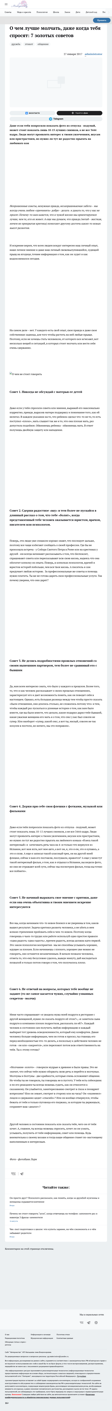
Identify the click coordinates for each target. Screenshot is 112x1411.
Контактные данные (65, 1338)
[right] (108, 12)
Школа (56, 12)
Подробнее (81, 1376)
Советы (8, 12)
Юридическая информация (42, 1338)
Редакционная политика (15, 1338)
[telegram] (23, 1174)
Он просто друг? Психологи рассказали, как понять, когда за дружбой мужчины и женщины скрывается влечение (54, 1201)
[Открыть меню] (6, 4)
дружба (15, 44)
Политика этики (63, 1334)
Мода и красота (24, 12)
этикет (29, 44)
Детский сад (91, 12)
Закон (67, 12)
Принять (101, 20)
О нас (7, 1334)
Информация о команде (40, 1334)
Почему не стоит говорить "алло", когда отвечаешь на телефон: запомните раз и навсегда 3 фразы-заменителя (53, 1217)
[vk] (13, 1174)
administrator (93, 54)
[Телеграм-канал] (56, 119)
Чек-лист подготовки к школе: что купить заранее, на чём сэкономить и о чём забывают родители (53, 1233)
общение (43, 44)
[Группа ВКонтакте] (32, 113)
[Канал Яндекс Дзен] (79, 113)
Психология (42, 12)
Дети (78, 12)
